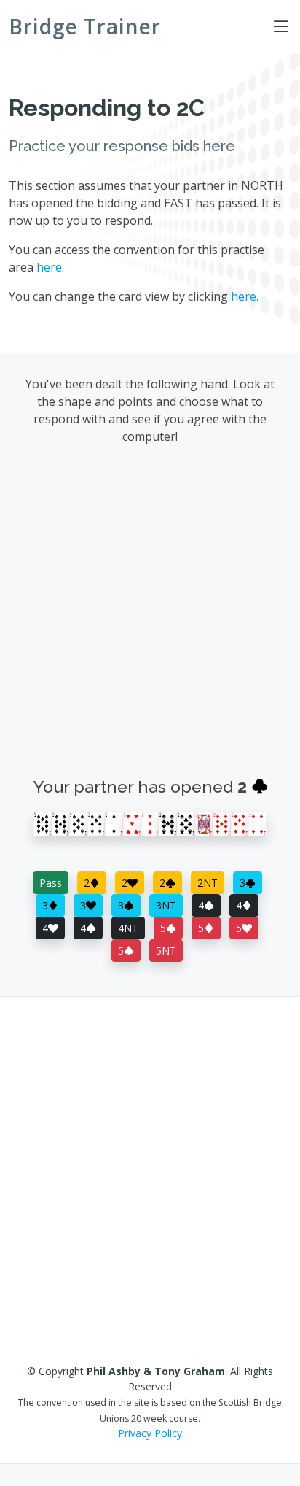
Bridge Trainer (85, 26)
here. (244, 296)
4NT (128, 928)
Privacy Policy (150, 1433)
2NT (207, 883)
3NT (166, 905)
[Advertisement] (150, 614)
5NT (166, 951)
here (49, 267)
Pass (50, 883)
